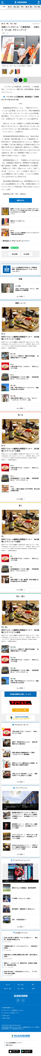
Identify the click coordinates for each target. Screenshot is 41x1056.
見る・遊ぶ (16, 6)
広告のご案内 (6, 1018)
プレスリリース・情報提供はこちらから (13, 1010)
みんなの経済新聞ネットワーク (20, 1036)
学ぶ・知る (37, 6)
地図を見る (20, 200)
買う (22, 6)
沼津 (3, 33)
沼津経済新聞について (8, 1007)
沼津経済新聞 (20, 2)
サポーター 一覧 (20, 710)
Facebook (18, 1000)
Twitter (23, 1000)
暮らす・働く (29, 6)
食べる (10, 6)
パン (7, 33)
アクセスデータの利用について (11, 1013)
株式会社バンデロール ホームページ (15, 241)
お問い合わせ (6, 1015)
